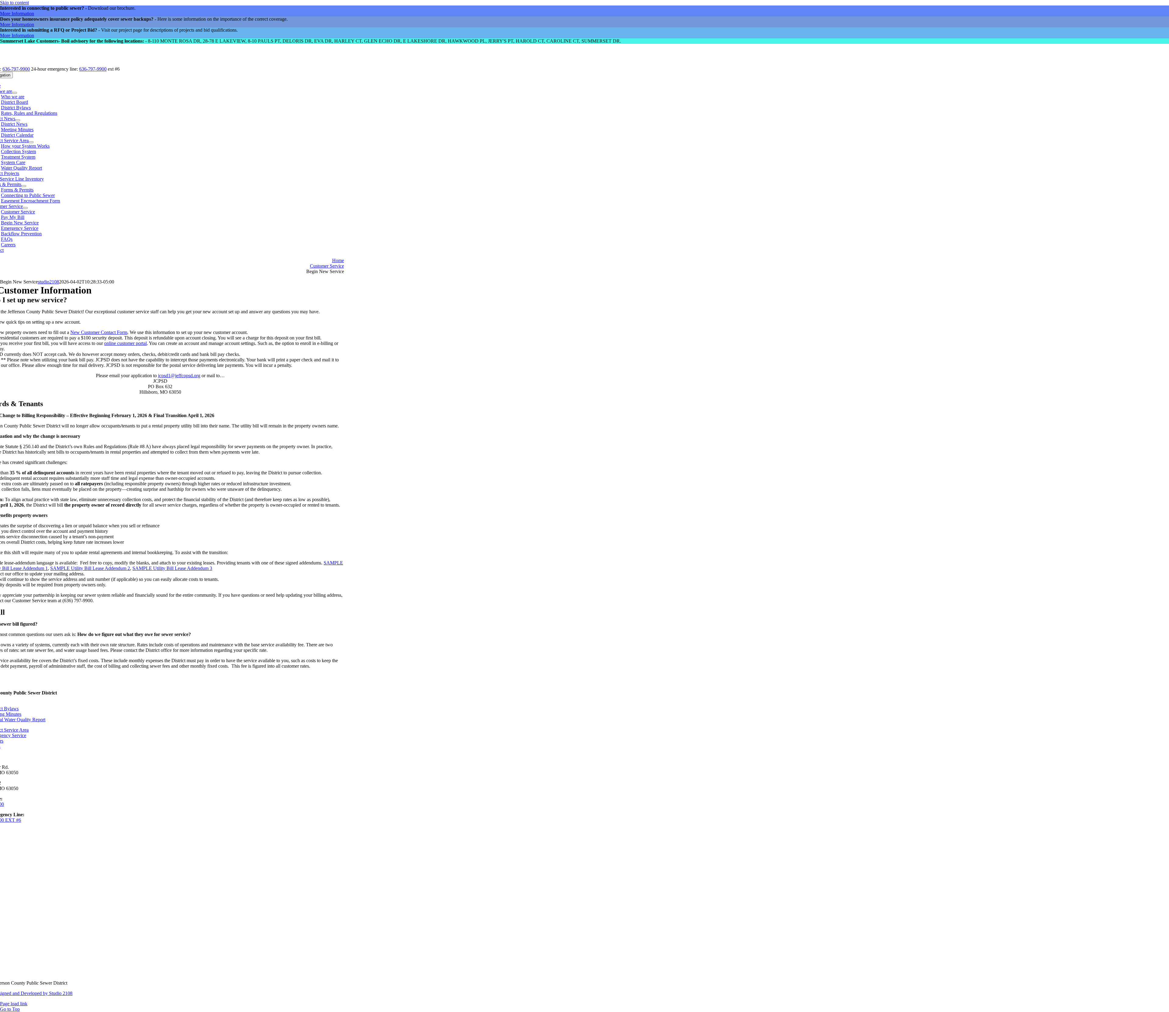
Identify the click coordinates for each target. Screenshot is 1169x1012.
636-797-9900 (16, 69)
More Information (17, 13)
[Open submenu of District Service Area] (31, 142)
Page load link (13, 1003)
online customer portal (125, 343)
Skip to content (14, 2)
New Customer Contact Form (98, 332)
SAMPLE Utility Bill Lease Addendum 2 (90, 568)
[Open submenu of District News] (17, 120)
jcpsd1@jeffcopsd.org (179, 375)
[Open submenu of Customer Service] (25, 208)
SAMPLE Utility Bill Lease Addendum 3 (172, 568)
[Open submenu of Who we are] (14, 93)
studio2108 (48, 281)
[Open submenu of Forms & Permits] (23, 186)
